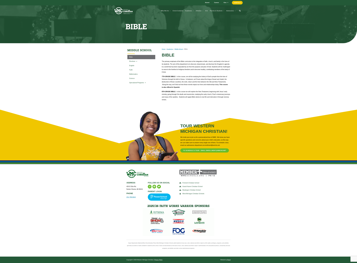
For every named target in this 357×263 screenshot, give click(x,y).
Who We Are (165, 11)
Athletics (198, 11)
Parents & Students (216, 11)
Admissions (230, 11)
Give (225, 2)
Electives (132, 61)
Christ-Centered (178, 11)
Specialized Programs (136, 82)
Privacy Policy (158, 259)
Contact (237, 2)
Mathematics (133, 74)
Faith (131, 70)
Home (163, 49)
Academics (188, 11)
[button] (165, 11)
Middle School (179, 49)
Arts (206, 11)
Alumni (207, 2)
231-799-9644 (131, 197)
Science (132, 78)
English (131, 65)
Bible (131, 57)
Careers (216, 2)
